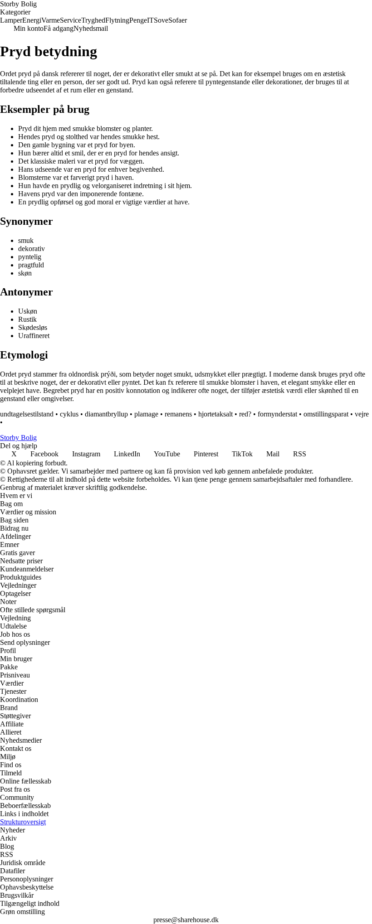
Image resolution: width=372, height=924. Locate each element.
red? (245, 414)
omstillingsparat (325, 414)
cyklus (69, 414)
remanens (178, 414)
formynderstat (277, 414)
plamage (146, 414)
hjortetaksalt (215, 414)
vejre (362, 414)
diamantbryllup (106, 414)
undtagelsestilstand (27, 414)
